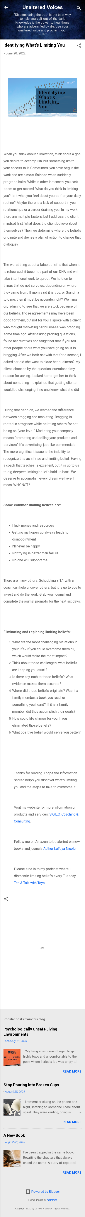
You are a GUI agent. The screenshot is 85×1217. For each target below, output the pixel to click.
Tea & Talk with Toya (29, 883)
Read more (72, 1071)
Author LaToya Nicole (59, 849)
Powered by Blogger (45, 1192)
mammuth (52, 1200)
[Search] (79, 8)
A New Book (14, 1135)
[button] (79, 46)
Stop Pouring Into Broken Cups (31, 1085)
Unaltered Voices (42, 7)
